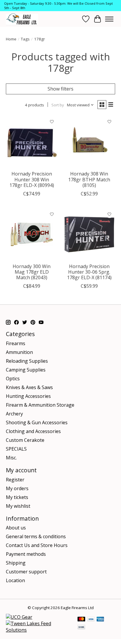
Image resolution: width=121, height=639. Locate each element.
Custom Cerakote (25, 440)
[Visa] (91, 620)
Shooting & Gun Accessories (37, 422)
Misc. (11, 457)
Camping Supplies (26, 370)
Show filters (60, 89)
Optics (13, 378)
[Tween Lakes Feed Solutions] (39, 630)
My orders (17, 488)
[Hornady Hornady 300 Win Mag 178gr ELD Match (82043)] (32, 234)
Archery (14, 413)
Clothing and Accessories (33, 431)
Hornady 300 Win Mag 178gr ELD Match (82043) (32, 272)
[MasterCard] (81, 620)
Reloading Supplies (27, 361)
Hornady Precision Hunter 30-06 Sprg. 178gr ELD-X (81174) (89, 272)
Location (15, 580)
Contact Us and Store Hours (37, 545)
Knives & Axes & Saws (29, 387)
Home (11, 39)
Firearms (15, 343)
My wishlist (18, 506)
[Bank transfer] (81, 628)
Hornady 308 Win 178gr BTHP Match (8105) (89, 179)
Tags (25, 39)
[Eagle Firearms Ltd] (22, 19)
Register (15, 479)
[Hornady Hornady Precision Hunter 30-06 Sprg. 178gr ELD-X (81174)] (89, 234)
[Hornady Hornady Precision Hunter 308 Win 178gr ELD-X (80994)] (32, 142)
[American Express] (100, 620)
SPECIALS (16, 449)
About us (16, 527)
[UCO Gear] (19, 617)
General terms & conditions (36, 536)
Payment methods (26, 554)
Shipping (16, 563)
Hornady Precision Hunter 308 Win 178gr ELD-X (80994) (31, 179)
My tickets (17, 497)
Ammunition (19, 352)
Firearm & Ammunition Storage (40, 405)
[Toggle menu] (109, 19)
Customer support (26, 571)
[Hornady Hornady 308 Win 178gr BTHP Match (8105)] (89, 142)
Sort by (57, 105)
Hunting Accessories (28, 396)
